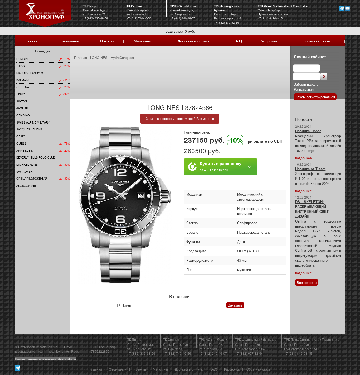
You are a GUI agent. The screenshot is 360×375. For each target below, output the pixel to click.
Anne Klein (24, 150)
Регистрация (304, 89)
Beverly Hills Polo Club (35, 157)
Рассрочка (268, 40)
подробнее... (304, 158)
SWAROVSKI (24, 171)
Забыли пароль (306, 84)
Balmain (22, 80)
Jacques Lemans (29, 129)
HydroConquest (122, 57)
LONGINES (23, 59)
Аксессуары (26, 185)
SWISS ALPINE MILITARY (33, 122)
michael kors (27, 164)
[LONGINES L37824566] (125, 205)
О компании (69, 40)
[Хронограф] (45, 13)
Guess (21, 143)
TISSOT (21, 94)
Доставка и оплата (194, 40)
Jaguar (22, 108)
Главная (30, 40)
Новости (107, 40)
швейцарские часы (29, 351)
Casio (20, 136)
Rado (20, 66)
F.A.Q (237, 40)
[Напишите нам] (347, 8)
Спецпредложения (31, 178)
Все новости (307, 282)
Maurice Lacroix (29, 73)
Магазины (142, 40)
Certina (22, 87)
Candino (23, 115)
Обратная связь (316, 40)
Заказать (235, 305)
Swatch (22, 101)
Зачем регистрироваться (315, 96)
